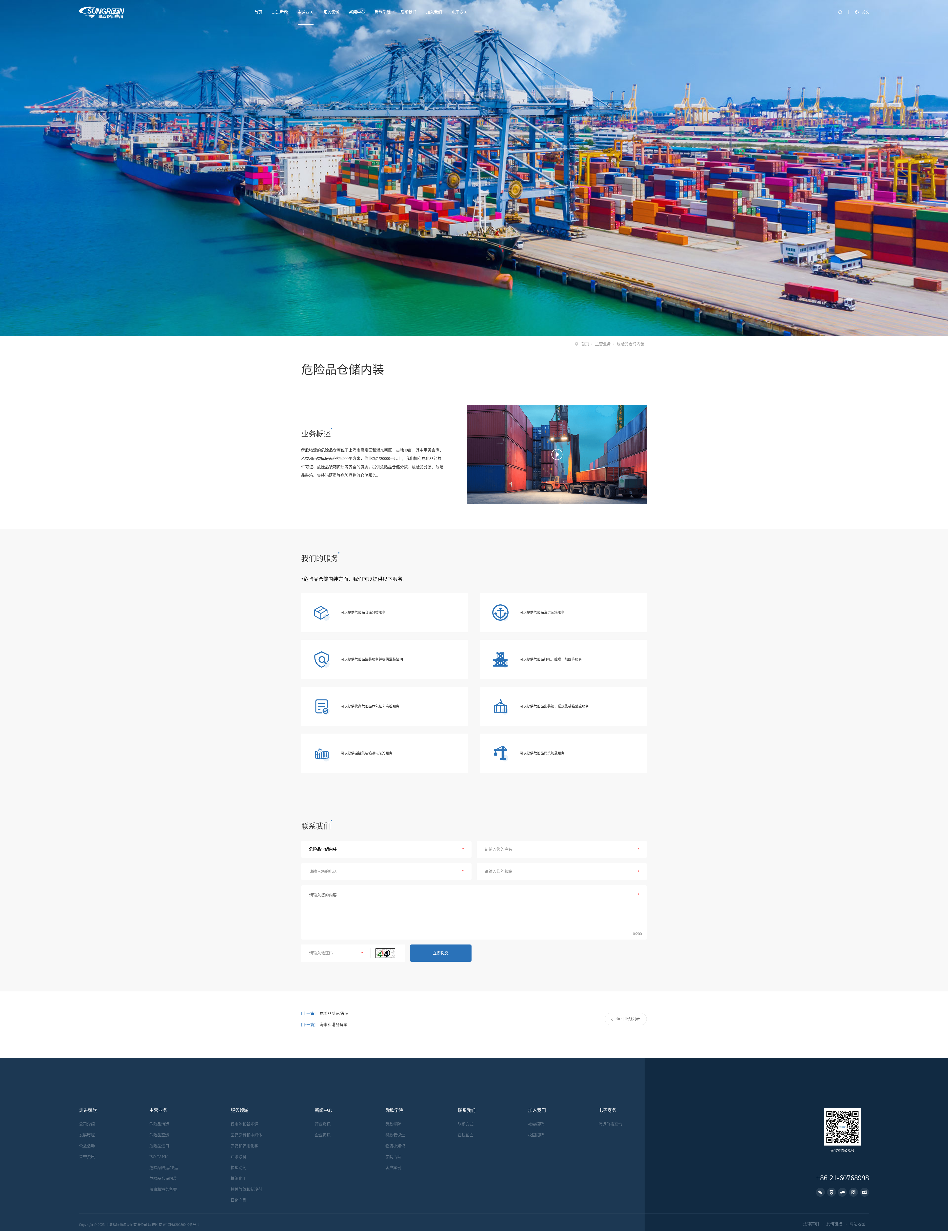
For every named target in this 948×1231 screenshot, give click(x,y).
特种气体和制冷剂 (246, 1189)
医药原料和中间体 (246, 1135)
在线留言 (466, 1135)
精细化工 (238, 1178)
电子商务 (460, 12)
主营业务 (306, 12)
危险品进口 (159, 1146)
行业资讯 (323, 1124)
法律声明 (811, 1224)
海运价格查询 (610, 1124)
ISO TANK (158, 1157)
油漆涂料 (238, 1157)
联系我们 (408, 12)
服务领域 (331, 12)
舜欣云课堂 (395, 1135)
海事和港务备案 (333, 1025)
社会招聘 (536, 1124)
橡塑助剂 (238, 1168)
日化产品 (238, 1200)
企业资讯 (323, 1135)
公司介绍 (87, 1124)
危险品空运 (159, 1135)
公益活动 (87, 1146)
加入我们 (434, 12)
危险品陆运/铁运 (334, 1013)
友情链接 (834, 1224)
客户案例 (393, 1168)
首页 (258, 12)
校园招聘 (536, 1135)
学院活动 (393, 1157)
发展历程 (87, 1135)
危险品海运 (159, 1124)
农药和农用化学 (244, 1146)
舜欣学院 (383, 12)
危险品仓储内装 (163, 1178)
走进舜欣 (280, 12)
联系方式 (466, 1124)
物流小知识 (395, 1146)
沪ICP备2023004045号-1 (181, 1225)
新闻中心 (357, 12)
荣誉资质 (87, 1157)
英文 (865, 12)
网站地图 (857, 1224)
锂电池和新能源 (244, 1124)
